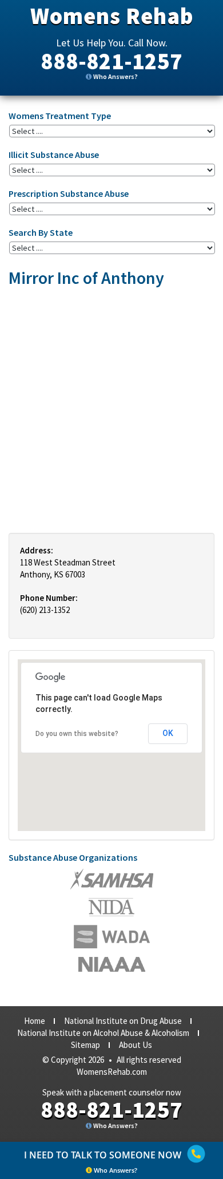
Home (34, 1020)
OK (167, 733)
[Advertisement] (111, 409)
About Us (135, 1044)
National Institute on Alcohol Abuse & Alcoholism (103, 1032)
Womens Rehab (111, 16)
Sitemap (85, 1044)
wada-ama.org (111, 907)
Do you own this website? (76, 734)
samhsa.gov (111, 879)
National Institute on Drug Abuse (123, 1020)
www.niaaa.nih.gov (111, 964)
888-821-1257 (111, 61)
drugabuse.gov (112, 936)
